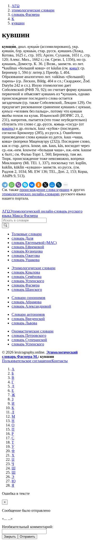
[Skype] (25, 185)
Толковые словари (27, 234)
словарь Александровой (31, 306)
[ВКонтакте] (32, 185)
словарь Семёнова (26, 277)
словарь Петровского (29, 335)
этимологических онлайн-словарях (31, 194)
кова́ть (7, 128)
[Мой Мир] (52, 185)
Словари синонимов (28, 298)
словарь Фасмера (26, 285)
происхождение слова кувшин (44, 190)
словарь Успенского (28, 281)
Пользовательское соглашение (27, 361)
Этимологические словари (33, 268)
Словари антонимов (28, 314)
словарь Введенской (28, 319)
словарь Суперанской (29, 340)
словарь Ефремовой (28, 247)
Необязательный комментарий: (27, 527)
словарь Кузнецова (27, 251)
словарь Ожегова (26, 256)
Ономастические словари (33, 331)
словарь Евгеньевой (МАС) (34, 243)
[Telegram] (5, 185)
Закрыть (10, 536)
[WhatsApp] (11, 185)
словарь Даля (22, 238)
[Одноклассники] (38, 185)
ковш (73, 68)
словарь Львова (24, 323)
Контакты (60, 361)
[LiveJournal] (59, 185)
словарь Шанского (27, 289)
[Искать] (5, 225)
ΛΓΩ (6, 211)
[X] (45, 185)
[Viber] (18, 185)
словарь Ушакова (26, 260)
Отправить (27, 536)
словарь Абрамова (26, 302)
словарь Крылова (26, 272)
